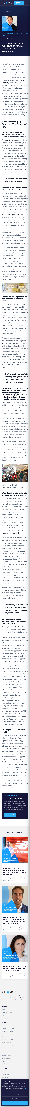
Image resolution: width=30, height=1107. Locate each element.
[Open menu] (26, 3)
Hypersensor (5, 1018)
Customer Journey (7, 1012)
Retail (3, 1053)
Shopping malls (6, 1055)
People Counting (6, 1026)
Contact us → (10, 815)
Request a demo (18, 2)
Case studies (5, 1074)
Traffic (3, 1009)
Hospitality (5, 1061)
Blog (3, 1072)
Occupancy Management (9, 1034)
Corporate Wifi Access (8, 1045)
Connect (4, 1015)
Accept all (15, 1103)
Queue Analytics (6, 1037)
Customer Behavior (7, 1031)
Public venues (6, 1064)
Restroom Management (8, 1039)
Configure (15, 1098)
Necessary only (15, 1094)
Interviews (9, 12)
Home (3, 12)
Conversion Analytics (8, 1028)
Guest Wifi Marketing (8, 1042)
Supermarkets (6, 1058)
